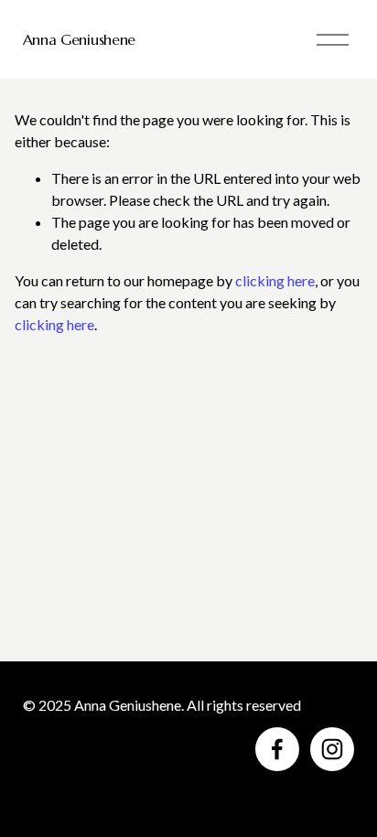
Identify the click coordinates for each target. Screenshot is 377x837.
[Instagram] (332, 749)
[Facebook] (277, 749)
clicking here (275, 280)
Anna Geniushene (79, 39)
